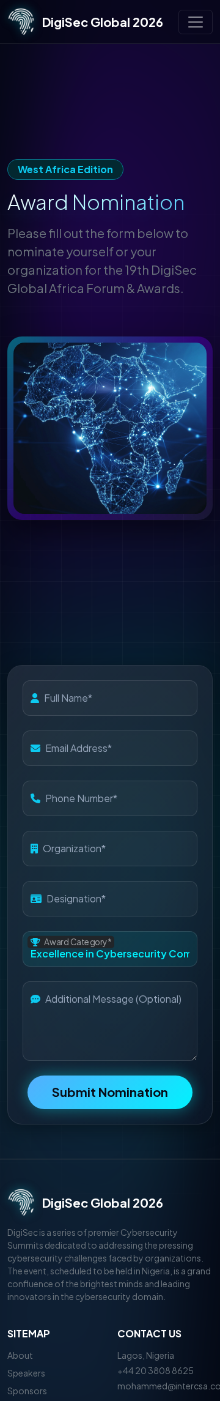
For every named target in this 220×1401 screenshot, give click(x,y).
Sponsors (27, 1390)
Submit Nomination (110, 1091)
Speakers (26, 1372)
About (20, 1355)
